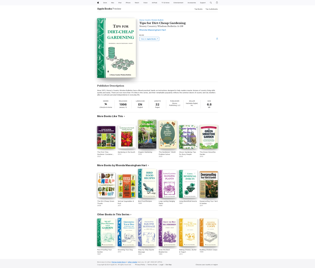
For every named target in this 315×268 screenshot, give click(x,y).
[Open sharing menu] (217, 39)
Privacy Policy (140, 265)
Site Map (168, 265)
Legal (161, 265)
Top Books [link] (198, 9)
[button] (211, 2)
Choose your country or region (207, 265)
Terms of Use (152, 265)
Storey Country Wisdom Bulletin (151, 20)
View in (148, 39)
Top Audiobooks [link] (211, 9)
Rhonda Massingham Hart (152, 30)
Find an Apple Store (119, 262)
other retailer (132, 262)
